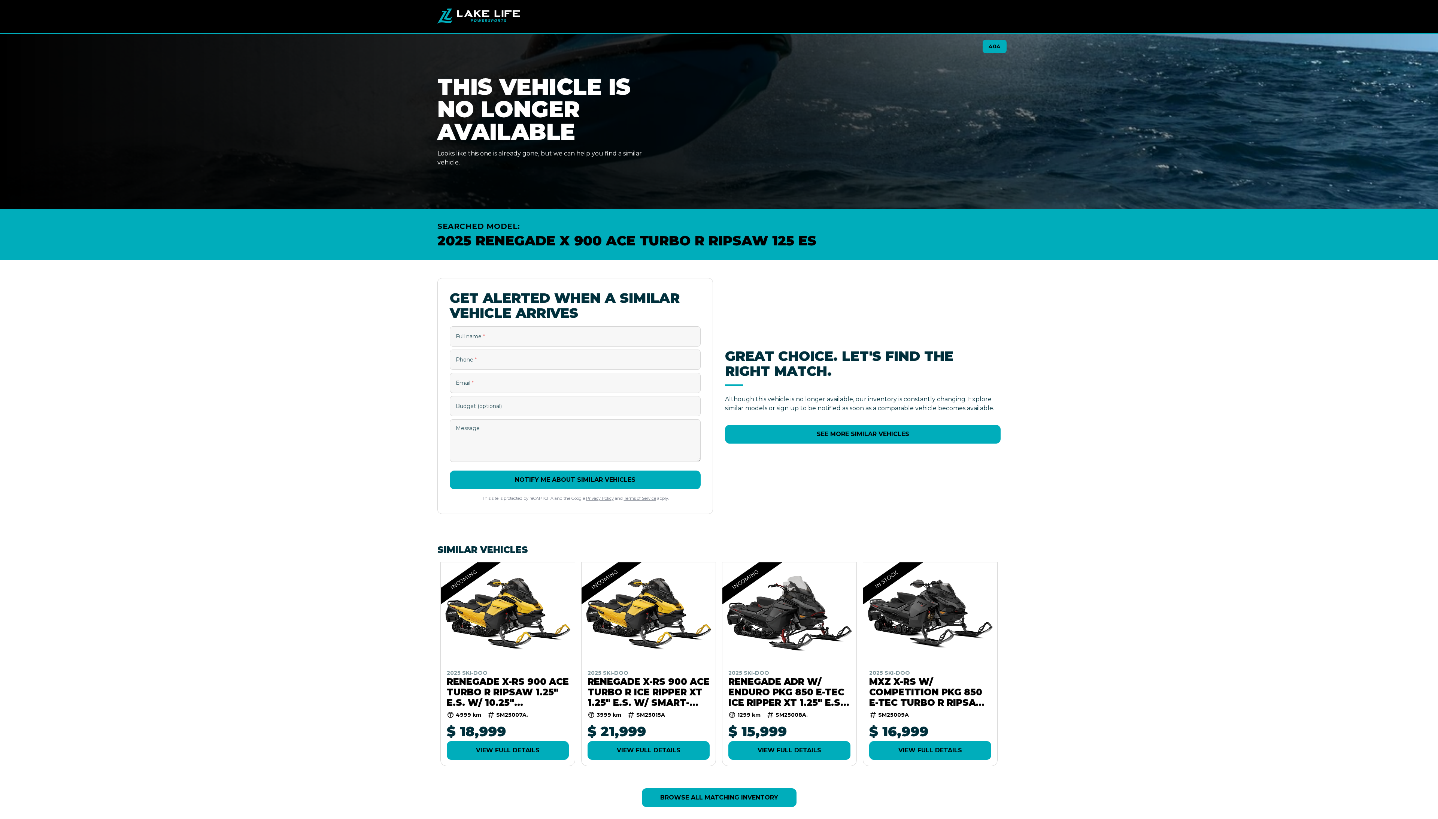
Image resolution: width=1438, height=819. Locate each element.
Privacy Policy (600, 498)
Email (465, 383)
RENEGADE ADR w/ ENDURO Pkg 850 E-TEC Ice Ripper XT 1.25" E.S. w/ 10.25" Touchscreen (786, 692)
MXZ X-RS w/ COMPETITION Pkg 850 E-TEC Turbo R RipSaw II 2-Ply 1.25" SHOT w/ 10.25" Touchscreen (927, 692)
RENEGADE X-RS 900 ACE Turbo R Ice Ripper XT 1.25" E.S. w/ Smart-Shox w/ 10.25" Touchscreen (649, 692)
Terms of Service (640, 498)
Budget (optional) (479, 406)
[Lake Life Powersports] (478, 16)
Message (468, 428)
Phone (466, 359)
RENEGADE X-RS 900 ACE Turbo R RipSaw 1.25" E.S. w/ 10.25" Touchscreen (508, 692)
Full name (470, 336)
